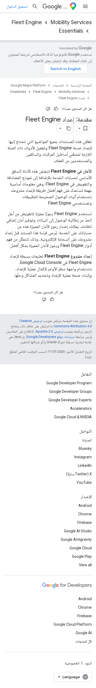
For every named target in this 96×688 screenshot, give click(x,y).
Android (85, 505)
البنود (88, 663)
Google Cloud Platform (73, 624)
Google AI (84, 633)
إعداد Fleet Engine (72, 98)
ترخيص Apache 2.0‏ (49, 331)
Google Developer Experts (70, 400)
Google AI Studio (78, 531)
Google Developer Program (69, 383)
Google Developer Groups (70, 391)
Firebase (84, 522)
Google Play (82, 556)
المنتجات (58, 85)
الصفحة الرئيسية (81, 85)
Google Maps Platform (28, 85)
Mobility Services (71, 22)
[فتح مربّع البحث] (35, 6)
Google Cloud (81, 548)
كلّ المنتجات (83, 641)
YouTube (84, 482)
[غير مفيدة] (48, 109)
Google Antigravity (76, 539)
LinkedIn (85, 465)
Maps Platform (65, 6)
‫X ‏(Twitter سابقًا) (79, 474)
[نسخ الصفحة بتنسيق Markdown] (68, 128)
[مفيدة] (56, 109)
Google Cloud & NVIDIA (73, 417)
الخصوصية (72, 663)
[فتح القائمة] (85, 6)
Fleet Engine (26, 22)
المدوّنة (87, 440)
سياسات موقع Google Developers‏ (50, 337)
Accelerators (81, 408)
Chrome (85, 514)
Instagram (83, 457)
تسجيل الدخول (16, 6)
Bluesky (85, 448)
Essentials (71, 31)
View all (85, 565)
